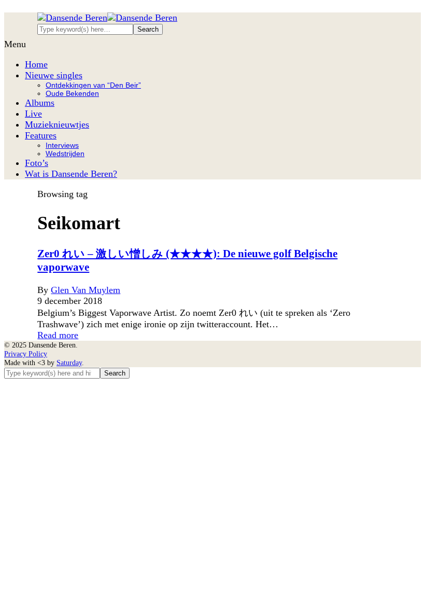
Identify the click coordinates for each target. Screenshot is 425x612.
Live (33, 113)
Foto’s (36, 163)
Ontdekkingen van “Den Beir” (93, 85)
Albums (39, 103)
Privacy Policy (25, 354)
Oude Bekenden (72, 93)
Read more (57, 335)
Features (40, 135)
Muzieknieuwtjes (57, 124)
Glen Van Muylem (85, 290)
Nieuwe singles (53, 75)
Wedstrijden (65, 153)
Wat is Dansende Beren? (71, 174)
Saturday (69, 362)
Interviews (62, 145)
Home (36, 64)
